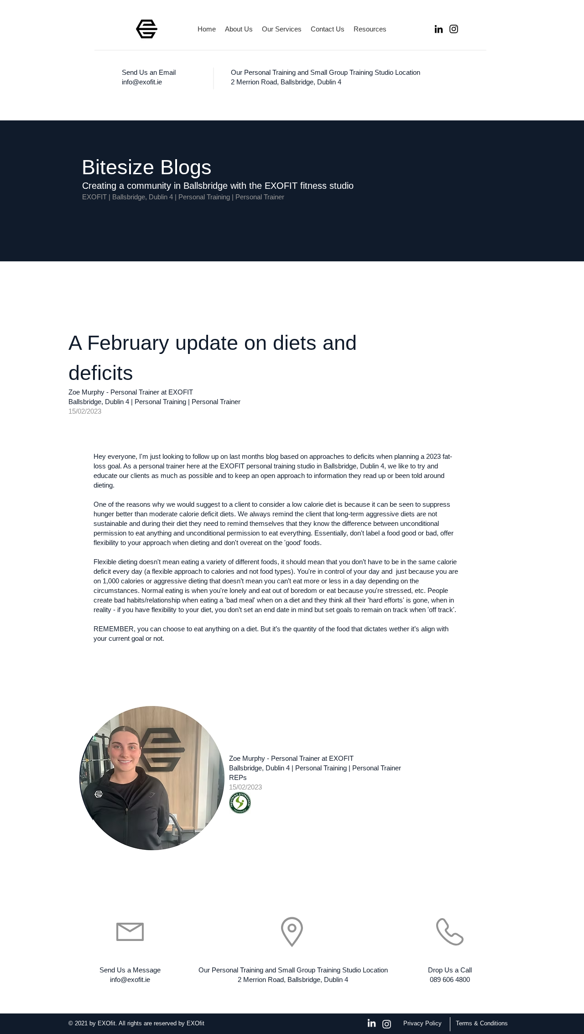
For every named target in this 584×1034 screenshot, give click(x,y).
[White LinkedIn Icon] (371, 1023)
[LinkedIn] (438, 29)
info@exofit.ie (142, 82)
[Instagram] (453, 29)
